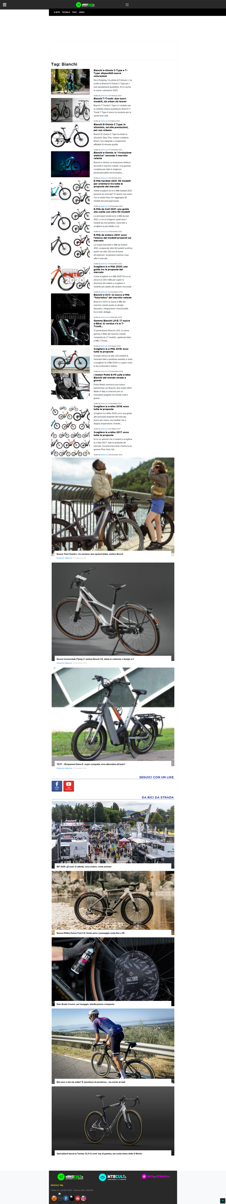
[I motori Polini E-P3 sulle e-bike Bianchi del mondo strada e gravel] (70, 386)
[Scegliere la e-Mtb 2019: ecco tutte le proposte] (70, 360)
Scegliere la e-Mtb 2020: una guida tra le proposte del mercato (111, 269)
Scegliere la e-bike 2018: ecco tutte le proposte (111, 408)
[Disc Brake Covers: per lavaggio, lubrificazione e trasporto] (113, 972)
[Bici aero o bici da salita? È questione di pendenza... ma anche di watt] (113, 1046)
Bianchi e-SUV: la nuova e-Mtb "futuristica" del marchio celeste (113, 296)
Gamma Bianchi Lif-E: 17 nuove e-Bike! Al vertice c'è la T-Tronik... (112, 323)
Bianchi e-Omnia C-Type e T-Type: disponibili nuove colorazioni (111, 73)
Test (74, 12)
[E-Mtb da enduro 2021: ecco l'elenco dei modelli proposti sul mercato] (70, 246)
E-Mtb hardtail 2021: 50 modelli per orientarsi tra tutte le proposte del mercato (112, 183)
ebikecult (104, 96)
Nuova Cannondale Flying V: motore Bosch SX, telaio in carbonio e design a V (95, 659)
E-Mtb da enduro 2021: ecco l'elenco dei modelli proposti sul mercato (112, 238)
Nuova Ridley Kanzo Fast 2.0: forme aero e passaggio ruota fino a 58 (90, 933)
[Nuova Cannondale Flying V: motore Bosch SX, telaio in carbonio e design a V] (113, 612)
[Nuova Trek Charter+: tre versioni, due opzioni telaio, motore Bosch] (113, 506)
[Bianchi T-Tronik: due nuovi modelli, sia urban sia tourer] (70, 110)
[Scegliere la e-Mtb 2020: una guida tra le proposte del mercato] (70, 278)
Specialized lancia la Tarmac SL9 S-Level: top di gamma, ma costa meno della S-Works (99, 1154)
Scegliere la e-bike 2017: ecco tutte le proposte (111, 434)
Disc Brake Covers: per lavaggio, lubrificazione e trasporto (85, 1004)
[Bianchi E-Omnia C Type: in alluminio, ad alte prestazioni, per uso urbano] (70, 136)
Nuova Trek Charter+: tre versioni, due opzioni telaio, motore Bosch (90, 554)
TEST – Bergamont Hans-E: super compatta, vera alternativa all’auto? (91, 764)
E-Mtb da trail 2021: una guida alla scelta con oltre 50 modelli (112, 210)
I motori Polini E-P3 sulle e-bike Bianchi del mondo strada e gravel (112, 377)
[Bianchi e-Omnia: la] (70, 164)
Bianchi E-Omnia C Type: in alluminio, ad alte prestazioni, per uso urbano (111, 127)
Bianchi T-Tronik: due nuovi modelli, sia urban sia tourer (110, 100)
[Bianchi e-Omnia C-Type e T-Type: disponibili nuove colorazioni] (70, 82)
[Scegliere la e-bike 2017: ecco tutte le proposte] (70, 444)
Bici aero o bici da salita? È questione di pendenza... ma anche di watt (91, 1082)
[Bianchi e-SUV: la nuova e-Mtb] (70, 306)
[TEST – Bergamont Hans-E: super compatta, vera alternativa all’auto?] (113, 717)
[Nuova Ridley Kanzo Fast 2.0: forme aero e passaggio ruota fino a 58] (113, 903)
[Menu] (4, 5)
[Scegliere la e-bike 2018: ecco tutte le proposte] (70, 418)
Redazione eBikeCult (64, 558)
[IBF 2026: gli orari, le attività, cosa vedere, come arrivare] (113, 835)
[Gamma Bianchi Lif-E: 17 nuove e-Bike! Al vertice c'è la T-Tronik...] (70, 332)
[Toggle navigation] (127, 4)
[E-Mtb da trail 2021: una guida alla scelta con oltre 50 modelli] (70, 220)
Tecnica (66, 12)
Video (81, 12)
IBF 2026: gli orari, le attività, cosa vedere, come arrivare (84, 867)
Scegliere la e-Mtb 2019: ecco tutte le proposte (111, 350)
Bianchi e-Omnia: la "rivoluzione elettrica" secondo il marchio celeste (112, 155)
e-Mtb (57, 12)
